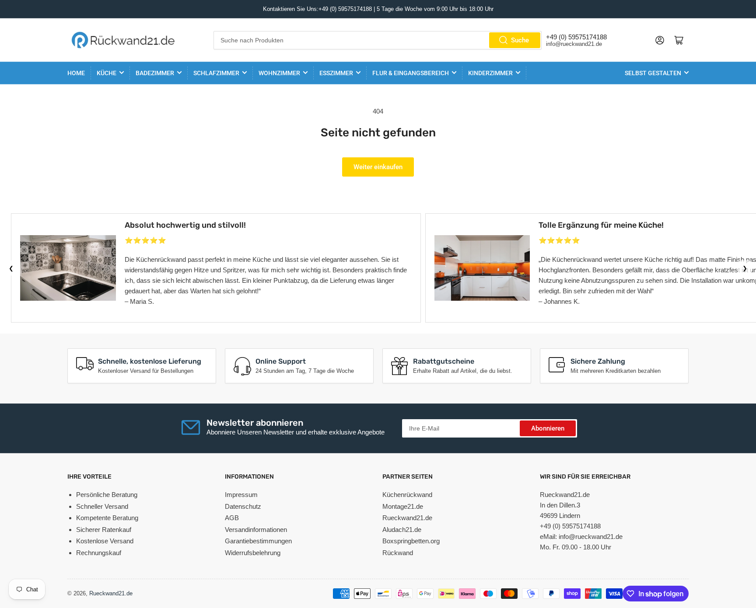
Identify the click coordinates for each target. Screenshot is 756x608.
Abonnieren (547, 428)
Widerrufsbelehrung (252, 552)
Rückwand (397, 552)
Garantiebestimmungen (258, 541)
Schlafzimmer (216, 72)
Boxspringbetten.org (411, 541)
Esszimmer (336, 72)
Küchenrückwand (407, 494)
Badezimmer (155, 72)
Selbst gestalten (653, 72)
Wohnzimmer (279, 72)
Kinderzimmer (490, 72)
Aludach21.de (401, 529)
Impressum (241, 494)
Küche (106, 72)
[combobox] (378, 40)
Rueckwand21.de (407, 517)
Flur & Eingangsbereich (410, 72)
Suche (520, 40)
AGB (232, 517)
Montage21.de (402, 506)
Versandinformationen (256, 529)
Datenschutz (243, 506)
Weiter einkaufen (378, 167)
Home (76, 72)
